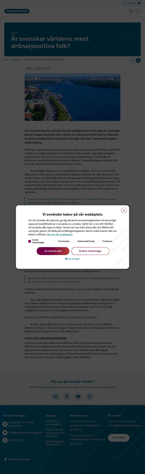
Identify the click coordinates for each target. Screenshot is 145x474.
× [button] (122, 209)
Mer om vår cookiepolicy (59, 234)
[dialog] (72, 237)
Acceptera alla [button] (53, 251)
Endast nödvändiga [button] (90, 251)
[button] (72, 258)
